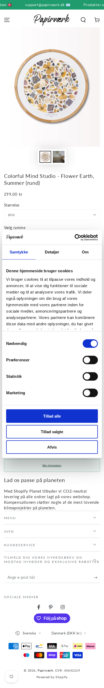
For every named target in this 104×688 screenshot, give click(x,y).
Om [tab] (85, 252)
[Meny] (7, 19)
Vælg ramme (14, 227)
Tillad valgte (52, 431)
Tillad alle (52, 416)
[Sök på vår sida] (83, 19)
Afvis (52, 447)
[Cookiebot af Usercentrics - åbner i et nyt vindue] (75, 237)
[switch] (90, 360)
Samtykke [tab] (19, 252)
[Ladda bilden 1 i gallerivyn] (45, 157)
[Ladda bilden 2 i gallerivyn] (59, 157)
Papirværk (45, 670)
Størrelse (11, 205)
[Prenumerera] (97, 578)
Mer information (51, 465)
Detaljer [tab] (52, 252)
